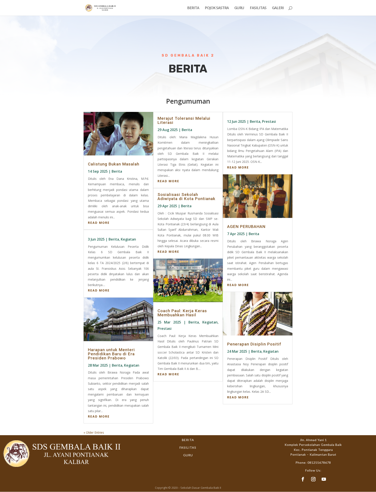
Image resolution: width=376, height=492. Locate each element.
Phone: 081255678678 (313, 462)
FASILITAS (258, 8)
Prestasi (164, 328)
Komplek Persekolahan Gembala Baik (313, 445)
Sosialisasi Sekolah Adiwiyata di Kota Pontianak (186, 196)
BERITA (193, 8)
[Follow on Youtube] (323, 479)
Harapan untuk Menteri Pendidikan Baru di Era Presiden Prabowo (111, 354)
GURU (239, 8)
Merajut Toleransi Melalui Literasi (184, 120)
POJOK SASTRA (217, 8)
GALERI (278, 8)
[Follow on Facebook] (303, 479)
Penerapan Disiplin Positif (254, 344)
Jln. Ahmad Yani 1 (313, 440)
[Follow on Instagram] (313, 479)
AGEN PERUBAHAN (246, 226)
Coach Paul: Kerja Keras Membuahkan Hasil (182, 312)
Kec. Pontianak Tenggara (313, 450)
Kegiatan (128, 239)
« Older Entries (94, 432)
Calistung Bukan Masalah (113, 164)
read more (99, 223)
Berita (117, 171)
